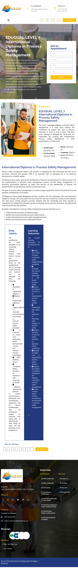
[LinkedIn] (13, 500)
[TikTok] (28, 500)
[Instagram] (53, 20)
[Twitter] (47, 20)
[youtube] (18, 500)
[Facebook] (3, 500)
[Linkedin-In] (58, 20)
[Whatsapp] (3, 505)
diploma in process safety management (18, 196)
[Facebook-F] (42, 20)
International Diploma (54, 125)
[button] (8, 20)
